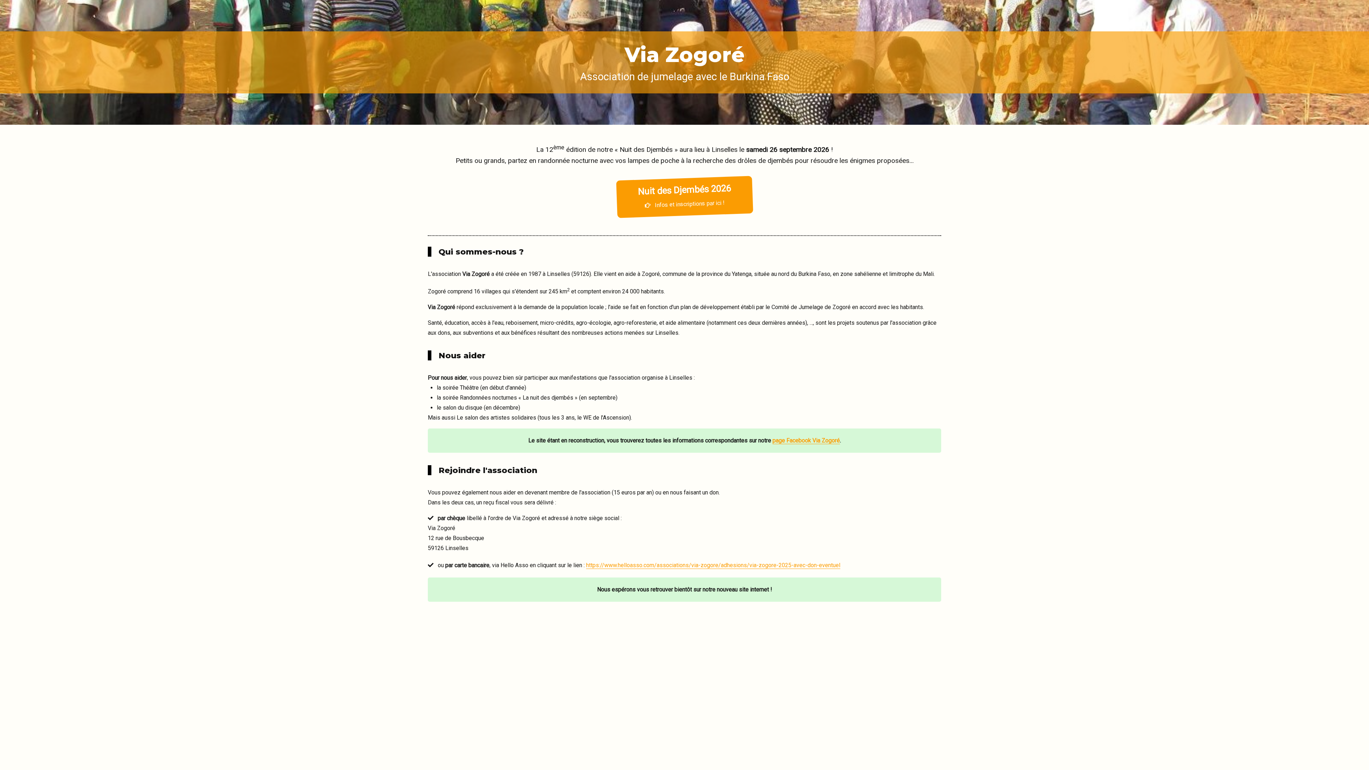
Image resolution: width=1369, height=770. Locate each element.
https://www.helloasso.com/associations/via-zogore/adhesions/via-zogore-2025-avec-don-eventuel (713, 565)
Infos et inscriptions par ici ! (684, 196)
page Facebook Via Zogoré (806, 440)
